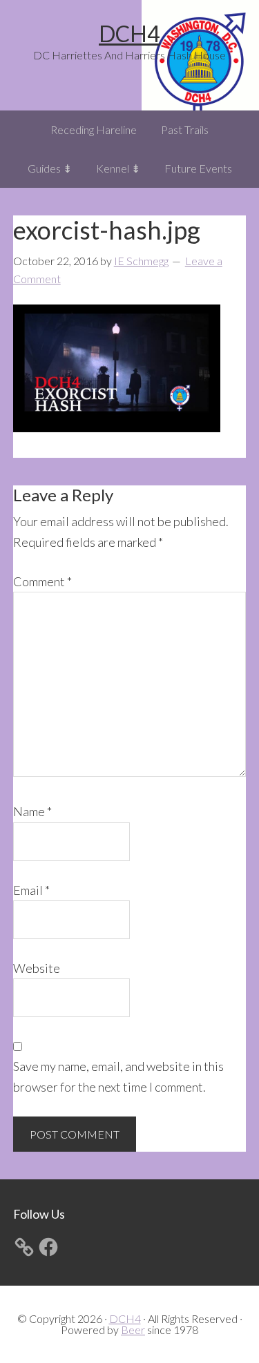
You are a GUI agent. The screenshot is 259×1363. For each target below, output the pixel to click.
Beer (133, 1329)
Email (31, 890)
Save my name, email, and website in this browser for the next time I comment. (118, 1076)
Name (32, 811)
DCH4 (129, 33)
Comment (42, 581)
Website (36, 968)
